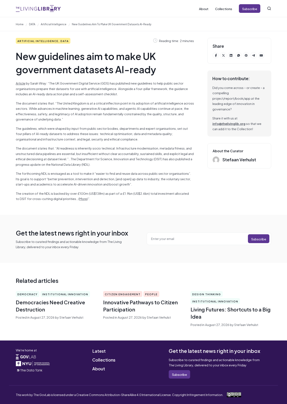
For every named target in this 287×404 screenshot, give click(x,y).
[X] (223, 55)
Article (20, 83)
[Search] (269, 8)
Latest (99, 350)
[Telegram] (253, 55)
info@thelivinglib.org (228, 123)
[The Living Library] (38, 8)
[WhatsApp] (238, 55)
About (203, 8)
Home (20, 24)
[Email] (261, 55)
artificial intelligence (53, 24)
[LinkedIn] (231, 55)
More (83, 198)
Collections (223, 8)
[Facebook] (216, 55)
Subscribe (249, 8)
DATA (32, 24)
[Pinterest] (246, 55)
